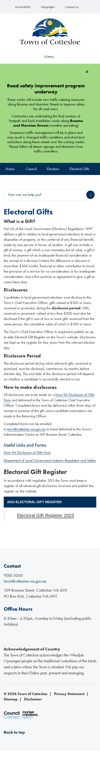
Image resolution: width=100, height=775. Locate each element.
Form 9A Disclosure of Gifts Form (27, 452)
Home (10, 168)
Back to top (14, 732)
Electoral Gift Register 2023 (45, 515)
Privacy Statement (69, 693)
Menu (49, 56)
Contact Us (72, 7)
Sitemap (11, 699)
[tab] (50, 502)
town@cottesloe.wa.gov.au (26, 429)
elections (53, 168)
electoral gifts (79, 168)
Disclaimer (33, 699)
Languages (48, 7)
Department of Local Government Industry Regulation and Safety (50, 460)
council (31, 168)
